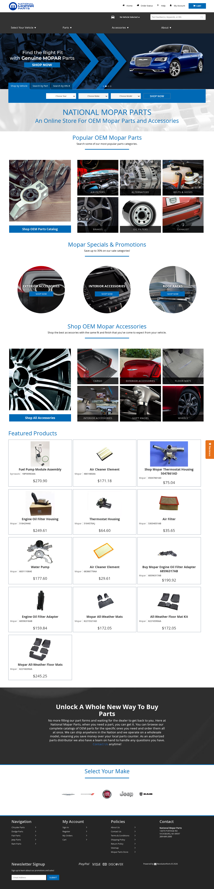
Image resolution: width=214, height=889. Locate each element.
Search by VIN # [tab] (61, 85)
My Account (179, 5)
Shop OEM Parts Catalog (40, 229)
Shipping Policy (118, 839)
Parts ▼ (67, 27)
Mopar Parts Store (119, 852)
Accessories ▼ (120, 27)
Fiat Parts (16, 835)
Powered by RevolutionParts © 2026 (160, 864)
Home (129, 5)
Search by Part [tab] (40, 85)
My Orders (67, 835)
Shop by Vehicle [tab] (19, 85)
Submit (53, 877)
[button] (103, 86)
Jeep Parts (16, 839)
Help (163, 5)
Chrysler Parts (18, 827)
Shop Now (157, 96)
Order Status (147, 5)
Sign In (65, 827)
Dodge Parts (17, 831)
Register (66, 831)
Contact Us (100, 744)
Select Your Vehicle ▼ (23, 27)
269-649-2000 (166, 836)
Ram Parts (16, 843)
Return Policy (117, 843)
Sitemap (115, 847)
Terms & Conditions (120, 835)
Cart (64, 839)
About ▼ (166, 27)
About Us (115, 827)
